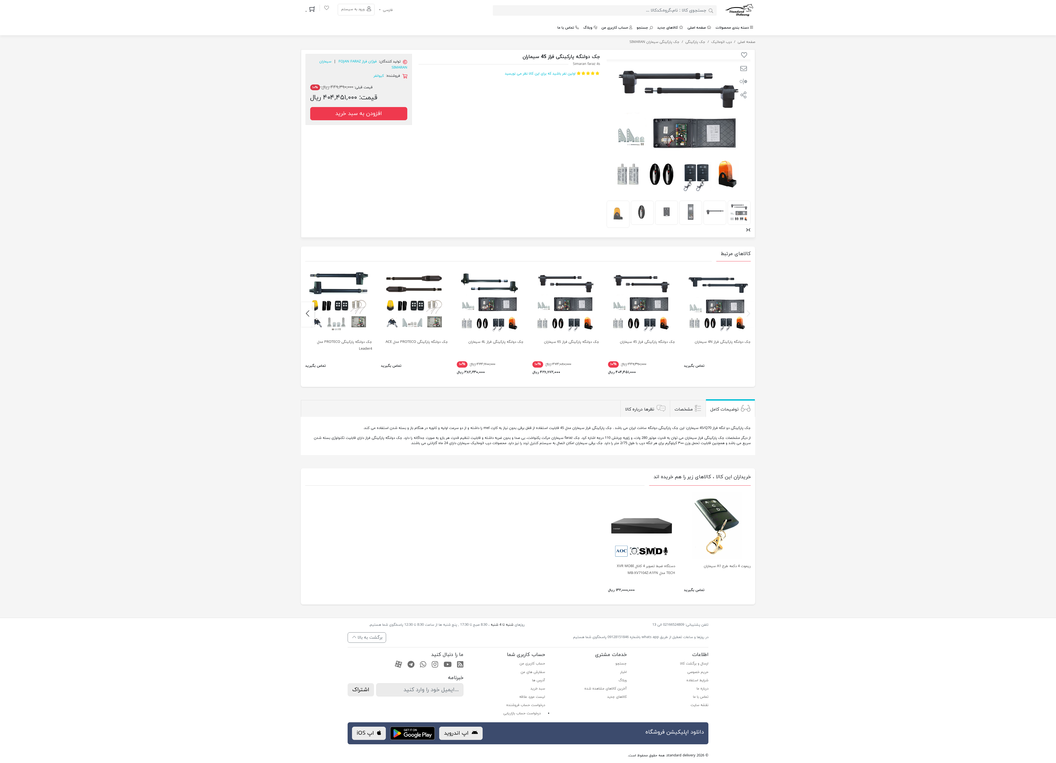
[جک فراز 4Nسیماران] (717, 300)
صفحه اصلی (697, 27)
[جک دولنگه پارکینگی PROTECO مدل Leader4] (338, 300)
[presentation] (749, 230)
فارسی (387, 10)
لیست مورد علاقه (532, 696)
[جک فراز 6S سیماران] (565, 300)
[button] (743, 69)
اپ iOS (366, 733)
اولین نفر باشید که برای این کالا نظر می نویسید (540, 73)
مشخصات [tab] (684, 409)
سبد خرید (537, 688)
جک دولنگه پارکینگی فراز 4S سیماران (647, 342)
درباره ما (702, 688)
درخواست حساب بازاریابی (522, 713)
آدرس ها (538, 680)
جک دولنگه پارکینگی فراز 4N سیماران (723, 342)
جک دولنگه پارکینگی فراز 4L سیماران (496, 342)
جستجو (642, 27)
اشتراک (360, 690)
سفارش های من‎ (533, 672)
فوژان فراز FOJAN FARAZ (358, 61)
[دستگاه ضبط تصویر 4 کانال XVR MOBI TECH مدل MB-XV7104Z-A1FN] (641, 524)
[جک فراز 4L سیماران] (490, 300)
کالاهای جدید (667, 27)
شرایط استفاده (697, 680)
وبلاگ (587, 27)
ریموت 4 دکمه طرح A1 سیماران (727, 566)
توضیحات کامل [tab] (724, 409)
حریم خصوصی (697, 672)
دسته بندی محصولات (732, 27)
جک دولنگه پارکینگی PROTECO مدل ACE (417, 342)
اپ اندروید (457, 733)
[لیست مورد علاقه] (326, 9)
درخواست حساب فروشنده (525, 705)
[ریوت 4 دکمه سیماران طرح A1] (717, 524)
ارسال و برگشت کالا (694, 663)
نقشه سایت (699, 705)
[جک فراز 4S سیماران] (641, 300)
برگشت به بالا (369, 638)
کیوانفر (378, 75)
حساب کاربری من (614, 27)
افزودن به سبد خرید (358, 113)
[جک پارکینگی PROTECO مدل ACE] (414, 300)
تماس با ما (565, 27)
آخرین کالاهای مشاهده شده (605, 688)
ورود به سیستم (353, 9)
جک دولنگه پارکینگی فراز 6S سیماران (571, 342)
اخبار (623, 672)
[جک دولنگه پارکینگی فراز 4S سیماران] (739, 212)
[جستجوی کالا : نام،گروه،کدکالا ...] (711, 10)
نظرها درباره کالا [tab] (639, 409)
